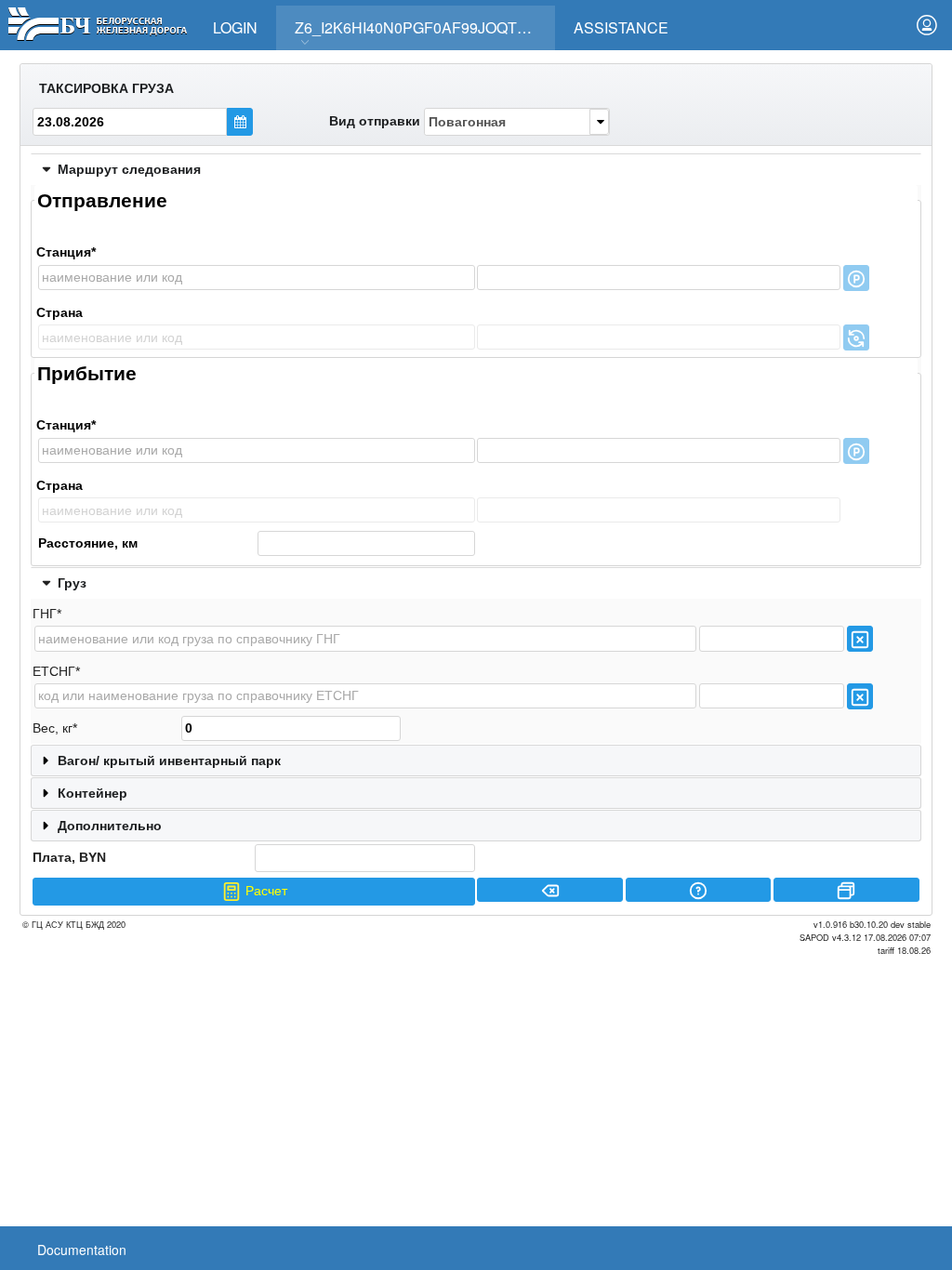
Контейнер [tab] (92, 793)
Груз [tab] (72, 582)
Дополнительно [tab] (110, 825)
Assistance (621, 27)
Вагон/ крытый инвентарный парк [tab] (169, 760)
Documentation (81, 1249)
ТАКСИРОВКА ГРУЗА (106, 88)
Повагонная (467, 121)
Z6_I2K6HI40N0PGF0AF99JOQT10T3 (423, 27)
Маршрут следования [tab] (129, 169)
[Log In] (927, 25)
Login (235, 27)
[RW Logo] (97, 22)
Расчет (264, 890)
